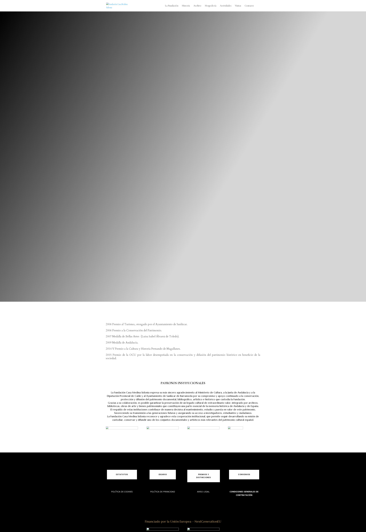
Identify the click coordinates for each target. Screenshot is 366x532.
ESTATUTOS (122, 474)
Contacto (249, 6)
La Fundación (171, 6)
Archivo (197, 6)
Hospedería (210, 6)
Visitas (238, 6)
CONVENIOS (244, 474)
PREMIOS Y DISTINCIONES (203, 475)
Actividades (225, 6)
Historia (186, 6)
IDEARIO (163, 474)
